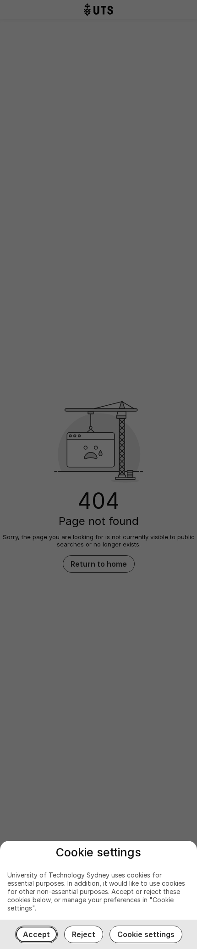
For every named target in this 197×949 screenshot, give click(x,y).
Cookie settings (146, 934)
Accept (36, 934)
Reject (83, 934)
